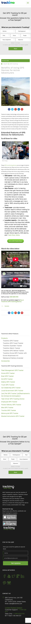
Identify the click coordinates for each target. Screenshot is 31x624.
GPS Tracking (14, 64)
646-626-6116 (14, 297)
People (24, 35)
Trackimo (7, 306)
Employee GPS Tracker (9, 402)
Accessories (5, 361)
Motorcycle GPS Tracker (9, 413)
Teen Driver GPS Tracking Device (12, 399)
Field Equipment (21, 31)
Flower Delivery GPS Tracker (11, 404)
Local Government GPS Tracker (12, 390)
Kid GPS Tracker (7, 379)
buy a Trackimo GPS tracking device (12, 300)
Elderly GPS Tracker (8, 382)
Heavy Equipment (7, 39)
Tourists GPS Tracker (8, 410)
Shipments (20, 39)
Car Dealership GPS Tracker (11, 388)
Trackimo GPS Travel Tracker (13, 343)
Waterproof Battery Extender (13, 358)
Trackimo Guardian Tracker (12, 346)
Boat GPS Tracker (7, 376)
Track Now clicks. (14, 235)
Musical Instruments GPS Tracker (12, 416)
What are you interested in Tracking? (15, 27)
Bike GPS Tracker (7, 407)
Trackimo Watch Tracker (11, 348)
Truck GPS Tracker (7, 385)
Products (4, 338)
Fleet (4, 35)
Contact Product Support (13, 608)
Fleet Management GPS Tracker (12, 370)
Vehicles (4, 31)
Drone (14, 35)
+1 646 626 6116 (18, 614)
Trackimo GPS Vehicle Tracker (13, 350)
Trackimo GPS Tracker (11, 341)
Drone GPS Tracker (8, 373)
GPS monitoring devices (10, 165)
